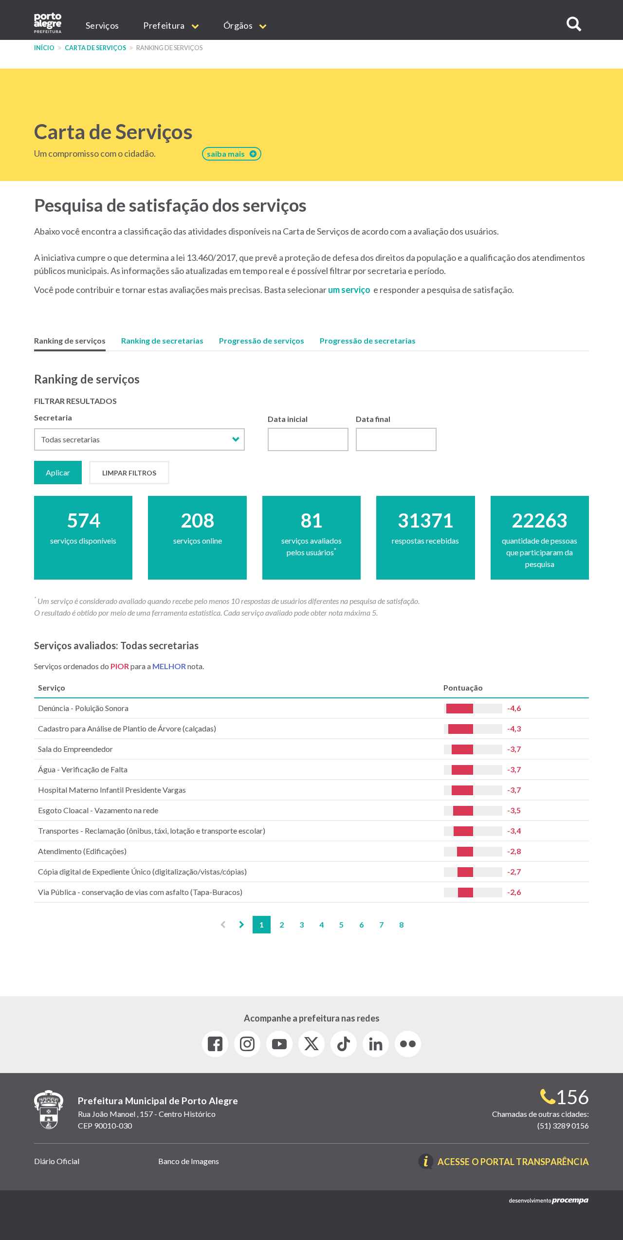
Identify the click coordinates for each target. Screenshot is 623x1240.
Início (44, 48)
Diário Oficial (56, 1161)
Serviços (102, 25)
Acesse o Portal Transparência (513, 1162)
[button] (574, 24)
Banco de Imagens (188, 1161)
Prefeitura (164, 25)
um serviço (349, 289)
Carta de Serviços (95, 48)
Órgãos (238, 25)
